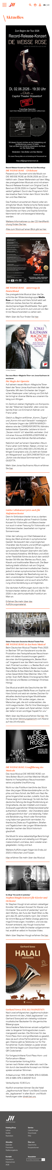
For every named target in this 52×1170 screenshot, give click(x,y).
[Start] (10, 1121)
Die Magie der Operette (17, 381)
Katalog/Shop (11, 1128)
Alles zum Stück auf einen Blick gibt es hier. (26, 229)
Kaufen (8, 1133)
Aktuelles (9, 1142)
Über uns (31, 1142)
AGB (7, 1165)
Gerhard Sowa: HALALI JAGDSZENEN (25, 1009)
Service (30, 1128)
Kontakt (9, 1157)
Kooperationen (33, 1147)
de (44, 5)
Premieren (9, 1147)
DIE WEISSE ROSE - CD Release (21, 170)
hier (36, 316)
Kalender (9, 1145)
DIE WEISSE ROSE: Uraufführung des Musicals (24, 768)
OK (43, 1160)
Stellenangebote (12, 1150)
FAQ (29, 1136)
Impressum (10, 1159)
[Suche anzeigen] (30, 5)
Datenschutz (10, 1162)
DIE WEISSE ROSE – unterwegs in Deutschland (23, 289)
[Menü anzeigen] (4, 5)
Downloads (32, 1133)
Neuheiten (9, 1136)
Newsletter (32, 1157)
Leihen (8, 1130)
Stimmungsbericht (28, 718)
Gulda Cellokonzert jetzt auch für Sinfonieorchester (23, 511)
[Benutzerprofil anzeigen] (39, 5)
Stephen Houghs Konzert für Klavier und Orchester (26, 899)
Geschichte (32, 1145)
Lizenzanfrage (33, 1130)
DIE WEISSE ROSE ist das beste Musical (25, 644)
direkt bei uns (29, 1096)
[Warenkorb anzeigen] (35, 5)
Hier (8, 857)
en (48, 5)
